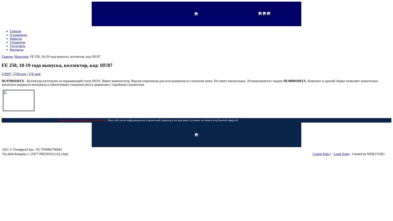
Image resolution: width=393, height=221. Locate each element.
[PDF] (6, 74)
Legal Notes (341, 154)
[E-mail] (35, 74)
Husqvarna (21, 56)
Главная (7, 56)
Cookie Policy (322, 154)
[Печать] (19, 74)
